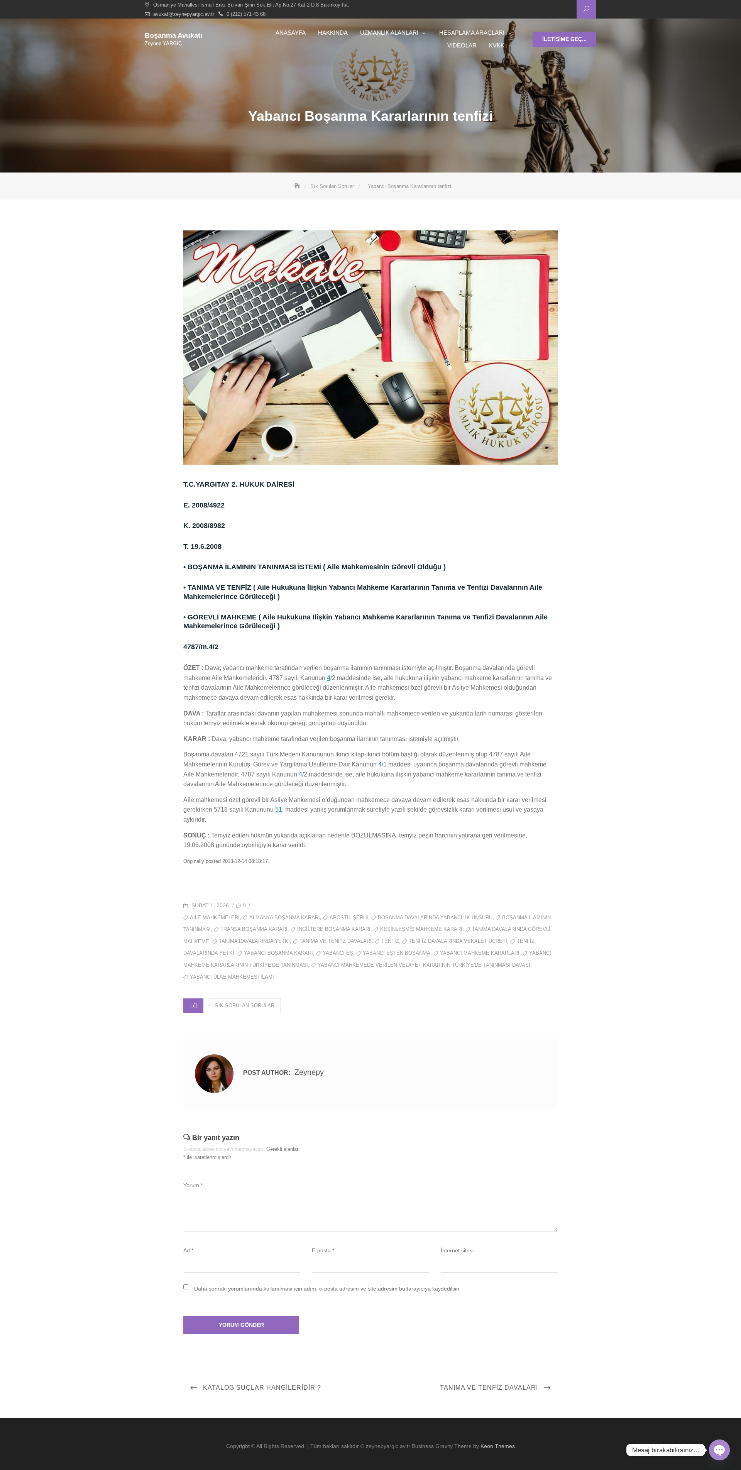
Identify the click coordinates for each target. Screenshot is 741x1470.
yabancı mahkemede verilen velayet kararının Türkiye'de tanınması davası (424, 965)
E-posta (323, 1250)
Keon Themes (497, 1446)
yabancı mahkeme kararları (479, 953)
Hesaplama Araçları (471, 32)
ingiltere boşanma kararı (333, 929)
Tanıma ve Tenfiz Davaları (335, 941)
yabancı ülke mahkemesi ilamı (232, 977)
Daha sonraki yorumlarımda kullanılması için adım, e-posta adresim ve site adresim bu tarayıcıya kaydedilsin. (327, 1289)
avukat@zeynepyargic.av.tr (183, 14)
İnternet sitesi (457, 1250)
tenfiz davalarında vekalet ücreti (458, 941)
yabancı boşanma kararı (278, 953)
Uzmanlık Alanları (389, 32)
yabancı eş (338, 953)
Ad (188, 1250)
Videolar (462, 45)
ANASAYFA (291, 32)
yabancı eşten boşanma (396, 953)
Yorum (193, 1185)
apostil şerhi (349, 917)
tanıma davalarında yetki (254, 941)
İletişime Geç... (564, 39)
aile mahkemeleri (215, 917)
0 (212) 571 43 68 (246, 14)
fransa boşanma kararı (254, 929)
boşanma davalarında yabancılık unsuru (435, 917)
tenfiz (390, 941)
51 (278, 809)
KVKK (496, 45)
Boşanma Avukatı (173, 35)
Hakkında (333, 32)
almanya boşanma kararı (284, 917)
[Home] (298, 186)
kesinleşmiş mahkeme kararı (421, 929)
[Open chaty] (719, 1450)
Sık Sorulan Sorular (244, 1005)
